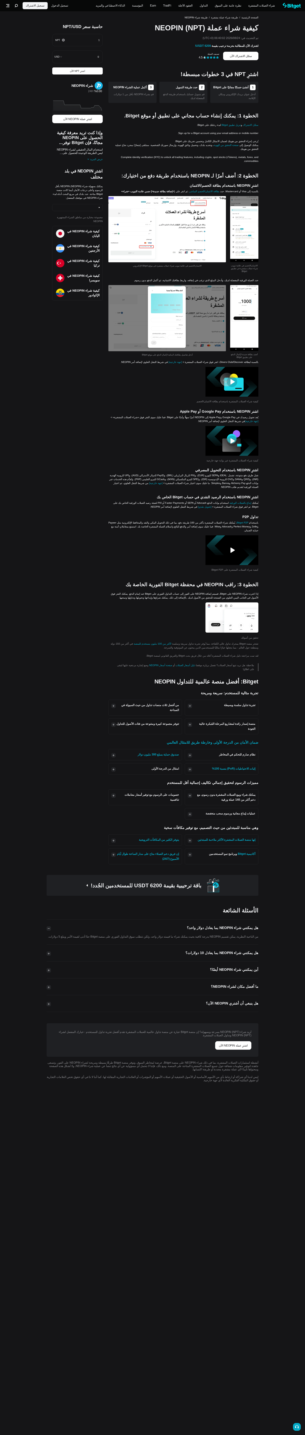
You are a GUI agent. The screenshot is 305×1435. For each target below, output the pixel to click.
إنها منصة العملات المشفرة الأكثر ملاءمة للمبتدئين (226, 839)
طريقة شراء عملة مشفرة (224, 17)
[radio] (217, 57)
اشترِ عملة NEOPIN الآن (77, 119)
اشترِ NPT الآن (77, 71)
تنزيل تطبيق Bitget (231, 125)
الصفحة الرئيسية (249, 17)
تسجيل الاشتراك (35, 5)
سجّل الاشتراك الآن (241, 56)
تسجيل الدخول (59, 5)
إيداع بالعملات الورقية (240, 502)
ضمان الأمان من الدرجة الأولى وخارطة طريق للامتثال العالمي (212, 742)
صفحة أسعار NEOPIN (160, 665)
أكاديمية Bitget (246, 853)
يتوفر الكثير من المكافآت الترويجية (159, 839)
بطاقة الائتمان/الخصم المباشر (204, 191)
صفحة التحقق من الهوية (226, 145)
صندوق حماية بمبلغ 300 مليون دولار (158, 754)
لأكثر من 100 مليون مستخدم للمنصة (152, 643)
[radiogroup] (211, 57)
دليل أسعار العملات (185, 665)
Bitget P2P (242, 522)
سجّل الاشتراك (250, 125)
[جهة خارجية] (175, 362)
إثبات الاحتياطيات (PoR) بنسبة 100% (233, 768)
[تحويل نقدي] (204, 506)
